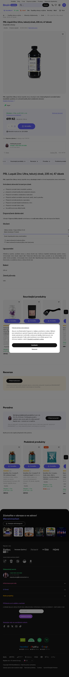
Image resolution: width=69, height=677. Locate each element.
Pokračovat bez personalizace (20, 327)
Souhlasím (34, 345)
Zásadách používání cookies (35, 339)
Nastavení (34, 349)
